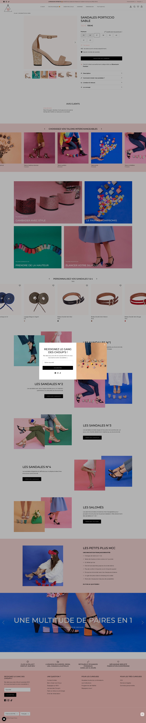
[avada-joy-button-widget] (4, 719)
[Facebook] (55, 373)
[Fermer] (105, 345)
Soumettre (58, 368)
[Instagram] (57, 373)
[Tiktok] (60, 373)
